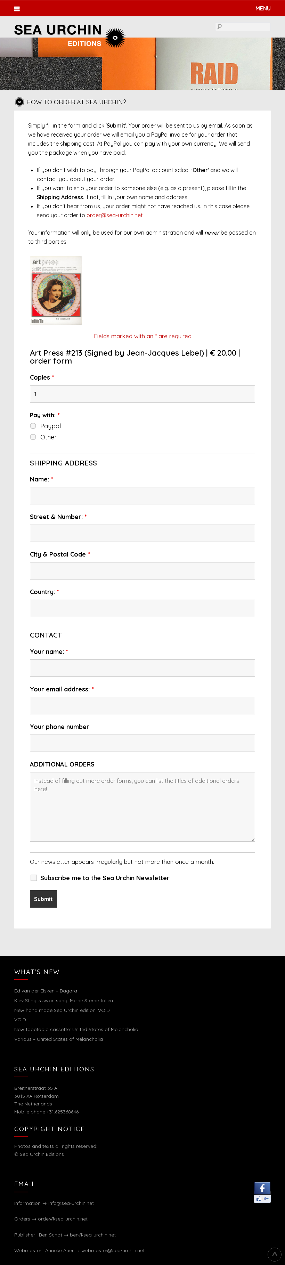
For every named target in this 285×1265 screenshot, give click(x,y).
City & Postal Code (60, 554)
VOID (20, 1019)
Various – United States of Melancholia (58, 1039)
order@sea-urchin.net (115, 215)
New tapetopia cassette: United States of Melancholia (76, 1029)
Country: (44, 592)
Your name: (49, 651)
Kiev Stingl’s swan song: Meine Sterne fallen (63, 1000)
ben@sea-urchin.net (93, 1235)
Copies (42, 377)
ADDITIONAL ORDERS (62, 764)
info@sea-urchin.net (71, 1203)
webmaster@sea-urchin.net (113, 1250)
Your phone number (59, 726)
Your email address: (62, 689)
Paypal (50, 426)
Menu (263, 8)
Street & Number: (58, 516)
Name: (41, 479)
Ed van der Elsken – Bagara (45, 991)
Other (48, 437)
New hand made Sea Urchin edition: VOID (62, 1010)
